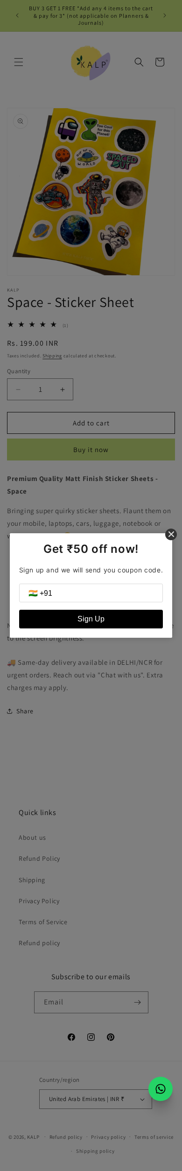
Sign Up (91, 619)
